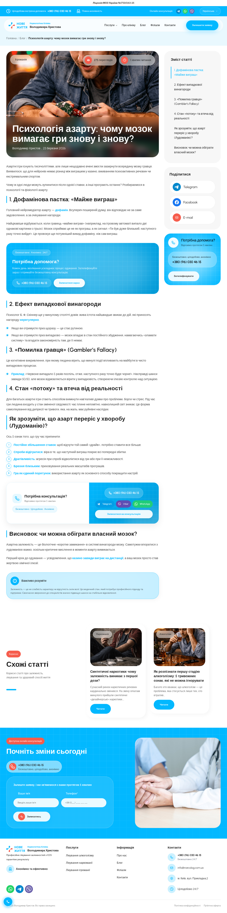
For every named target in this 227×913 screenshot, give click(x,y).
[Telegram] (20, 889)
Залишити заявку (202, 25)
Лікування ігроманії (78, 870)
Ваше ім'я (24, 793)
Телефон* (72, 793)
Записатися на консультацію (124, 514)
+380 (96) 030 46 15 (59, 11)
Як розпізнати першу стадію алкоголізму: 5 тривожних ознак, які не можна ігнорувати (179, 676)
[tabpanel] (116, 671)
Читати (100, 708)
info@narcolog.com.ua (190, 867)
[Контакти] (8, 901)
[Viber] (29, 889)
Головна (11, 38)
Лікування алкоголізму (80, 855)
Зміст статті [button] (181, 60)
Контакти (170, 25)
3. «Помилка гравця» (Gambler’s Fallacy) (188, 101)
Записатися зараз (69, 282)
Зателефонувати (184, 276)
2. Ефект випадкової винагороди (188, 87)
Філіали (155, 25)
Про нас (122, 855)
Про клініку (128, 25)
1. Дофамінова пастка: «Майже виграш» (189, 72)
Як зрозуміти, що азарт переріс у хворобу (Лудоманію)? (189, 133)
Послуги (109, 25)
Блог (143, 25)
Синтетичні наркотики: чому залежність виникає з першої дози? (114, 676)
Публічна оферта (212, 905)
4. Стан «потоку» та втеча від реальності (193, 116)
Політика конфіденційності (187, 905)
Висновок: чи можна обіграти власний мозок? (193, 150)
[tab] (11, 689)
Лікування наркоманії (79, 862)
